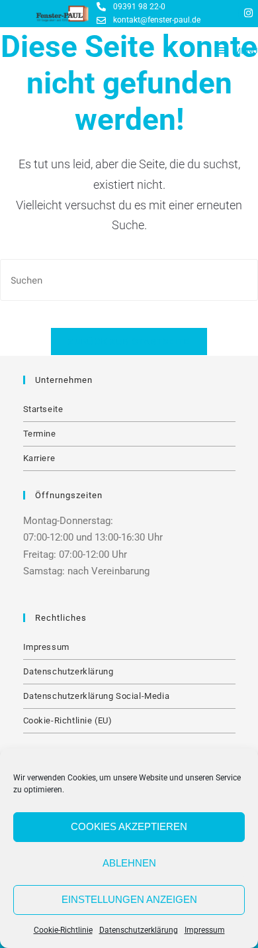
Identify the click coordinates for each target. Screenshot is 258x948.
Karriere (39, 458)
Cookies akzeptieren (129, 826)
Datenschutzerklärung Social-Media (96, 696)
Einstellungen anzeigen (129, 899)
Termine (39, 434)
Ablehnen (129, 863)
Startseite (43, 409)
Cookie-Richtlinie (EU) (67, 720)
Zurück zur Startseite (128, 341)
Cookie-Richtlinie (63, 930)
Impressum (205, 930)
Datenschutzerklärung (138, 930)
